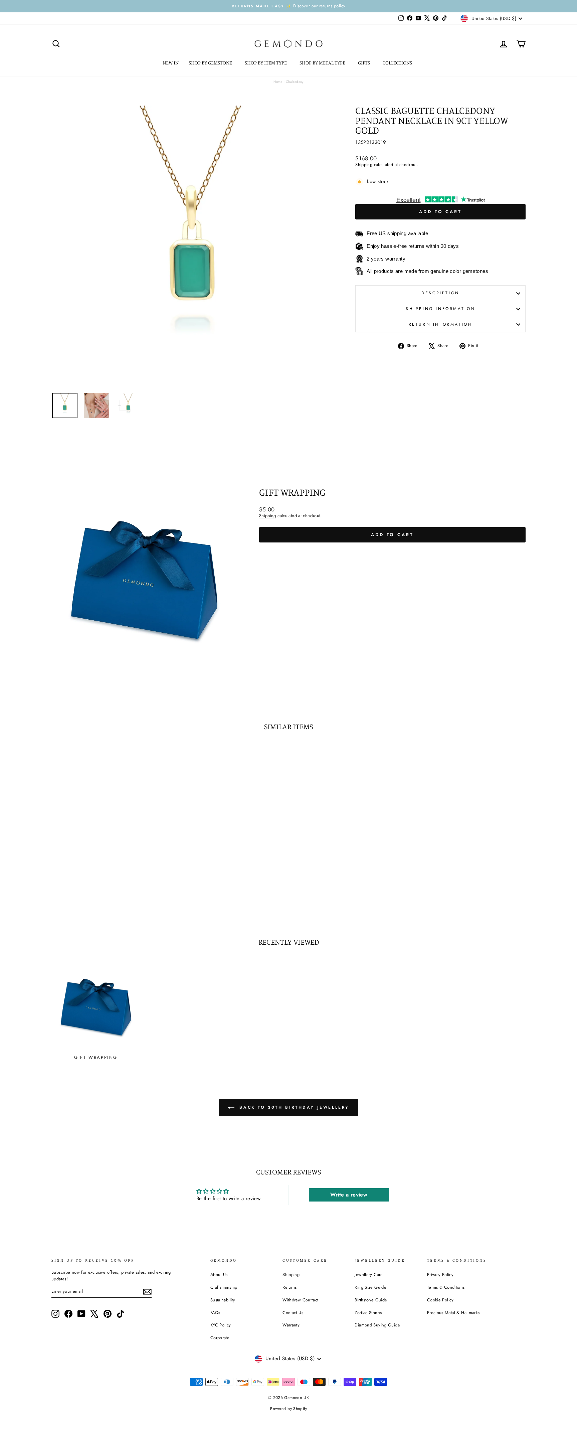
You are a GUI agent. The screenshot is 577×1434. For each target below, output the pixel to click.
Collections (398, 62)
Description (440, 293)
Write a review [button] (348, 1195)
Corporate (219, 1337)
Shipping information (440, 309)
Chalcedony (295, 81)
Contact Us (292, 1312)
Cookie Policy (440, 1300)
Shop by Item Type (266, 62)
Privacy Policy (440, 1274)
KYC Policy (220, 1325)
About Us (219, 1274)
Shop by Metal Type (323, 62)
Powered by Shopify (288, 1409)
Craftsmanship (223, 1287)
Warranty (291, 1325)
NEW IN (171, 62)
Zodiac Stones (368, 1312)
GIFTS (364, 62)
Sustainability (222, 1300)
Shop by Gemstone (211, 62)
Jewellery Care (369, 1274)
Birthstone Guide (371, 1300)
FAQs (215, 1312)
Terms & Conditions (446, 1287)
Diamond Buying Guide (377, 1325)
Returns (289, 1287)
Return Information (440, 324)
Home (277, 81)
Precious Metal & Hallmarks (453, 1312)
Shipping (363, 164)
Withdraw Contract (300, 1300)
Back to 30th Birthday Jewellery (293, 1107)
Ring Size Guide (370, 1287)
